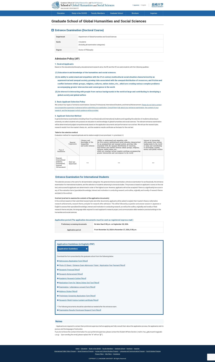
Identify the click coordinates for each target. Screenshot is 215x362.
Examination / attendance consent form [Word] (77, 287)
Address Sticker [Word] (68, 291)
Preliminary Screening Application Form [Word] (77, 296)
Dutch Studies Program (153, 351)
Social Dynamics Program (86, 351)
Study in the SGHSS (95, 348)
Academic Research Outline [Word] (72, 278)
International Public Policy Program (65, 351)
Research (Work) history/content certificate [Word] (78, 300)
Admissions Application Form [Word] (73, 261)
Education (84, 348)
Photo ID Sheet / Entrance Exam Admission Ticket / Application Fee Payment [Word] (92, 265)
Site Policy (108, 354)
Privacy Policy (99, 354)
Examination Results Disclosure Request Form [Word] (80, 310)
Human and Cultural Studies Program (106, 351)
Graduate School (120, 348)
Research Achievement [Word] (71, 274)
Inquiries (136, 348)
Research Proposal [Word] (69, 270)
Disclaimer (116, 354)
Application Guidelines (68, 249)
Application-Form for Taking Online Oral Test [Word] (79, 283)
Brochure (129, 348)
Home (77, 348)
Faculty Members (107, 348)
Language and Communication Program (132, 351)
